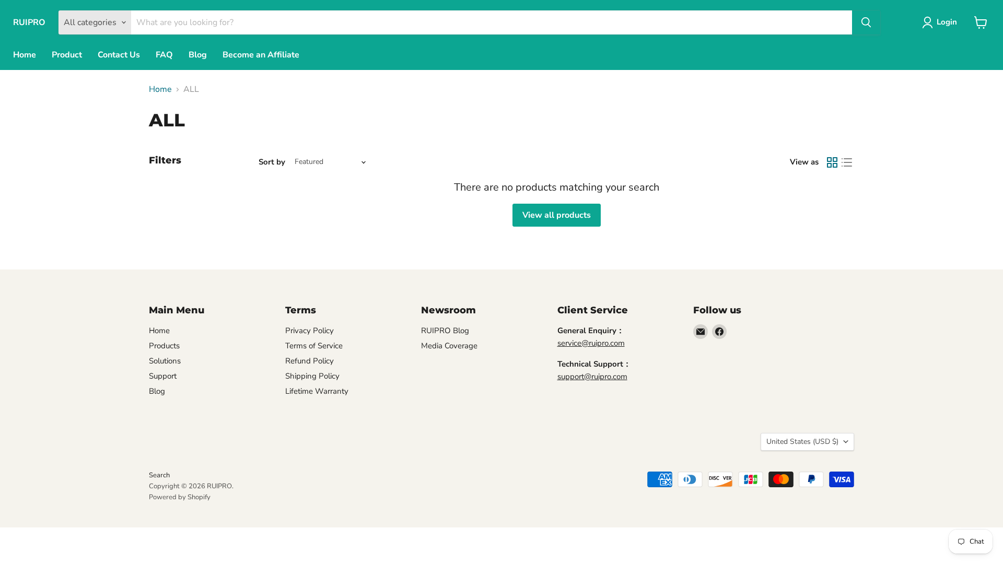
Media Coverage (449, 345)
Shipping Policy (312, 376)
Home (24, 55)
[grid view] (832, 162)
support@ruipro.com (592, 376)
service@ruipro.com (591, 343)
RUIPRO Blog (445, 330)
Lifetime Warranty (316, 391)
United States (802, 441)
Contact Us (119, 55)
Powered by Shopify (180, 497)
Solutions (165, 361)
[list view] (846, 162)
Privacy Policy (309, 330)
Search (159, 475)
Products (164, 345)
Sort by (272, 162)
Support (163, 376)
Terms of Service (314, 345)
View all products (556, 215)
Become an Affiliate (261, 55)
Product (67, 55)
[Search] (866, 22)
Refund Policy (309, 361)
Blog (198, 55)
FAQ (164, 55)
